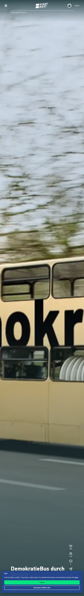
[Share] (70, 569)
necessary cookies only (42, 588)
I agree (42, 582)
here (76, 577)
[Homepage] (42, 5)
